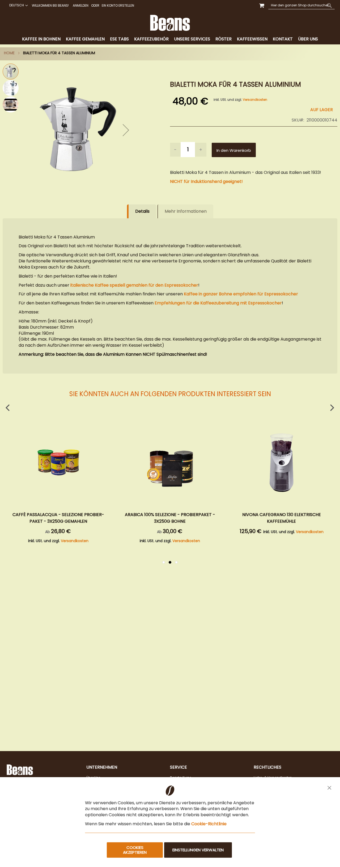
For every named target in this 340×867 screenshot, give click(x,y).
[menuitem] (41, 39)
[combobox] (301, 5)
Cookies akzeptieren (135, 850)
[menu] (170, 39)
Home (9, 53)
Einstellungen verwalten (198, 850)
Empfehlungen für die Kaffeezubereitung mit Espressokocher (218, 303)
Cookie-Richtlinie (209, 824)
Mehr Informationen (186, 211)
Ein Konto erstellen (118, 5)
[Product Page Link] (58, 463)
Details (142, 211)
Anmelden (80, 5)
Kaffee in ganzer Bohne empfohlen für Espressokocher (241, 294)
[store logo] (170, 23)
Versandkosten (255, 99)
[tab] (170, 39)
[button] (18, 5)
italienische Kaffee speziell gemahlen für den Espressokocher (133, 285)
